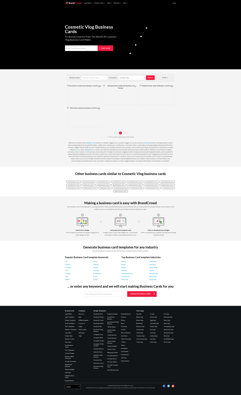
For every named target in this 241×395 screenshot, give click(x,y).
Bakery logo (139, 317)
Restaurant (152, 279)
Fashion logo (153, 326)
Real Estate (153, 276)
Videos (123, 345)
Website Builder (69, 369)
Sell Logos (81, 333)
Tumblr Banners (112, 335)
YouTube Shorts (112, 359)
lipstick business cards (118, 185)
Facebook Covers (98, 320)
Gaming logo (153, 336)
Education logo (154, 323)
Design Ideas (69, 336)
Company (68, 267)
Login (80, 336)
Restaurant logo (168, 333)
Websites (116, 3)
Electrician (124, 279)
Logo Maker (87, 3)
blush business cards (137, 188)
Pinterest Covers (98, 363)
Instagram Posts (98, 334)
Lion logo (166, 314)
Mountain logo (168, 317)
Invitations (124, 336)
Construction (125, 276)
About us (81, 314)
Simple (95, 276)
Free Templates (69, 350)
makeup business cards (103, 185)
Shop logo (167, 336)
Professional (97, 273)
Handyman (152, 261)
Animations (124, 348)
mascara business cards (74, 188)
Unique (95, 279)
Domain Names (69, 380)
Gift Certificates (126, 333)
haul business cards (105, 188)
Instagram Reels (98, 337)
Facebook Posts (98, 314)
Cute (66, 276)
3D (66, 261)
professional (147, 143)
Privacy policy (82, 329)
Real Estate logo (168, 329)
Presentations (125, 361)
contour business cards (151, 185)
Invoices (123, 317)
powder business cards (167, 185)
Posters (123, 329)
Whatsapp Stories (112, 352)
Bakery (123, 261)
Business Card (90, 143)
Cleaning (124, 270)
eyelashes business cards (134, 185)
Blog (80, 317)
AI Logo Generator (70, 361)
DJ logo (152, 314)
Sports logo (167, 342)
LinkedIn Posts (97, 352)
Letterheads (124, 351)
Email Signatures (126, 314)
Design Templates (70, 320)
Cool (66, 270)
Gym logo (153, 339)
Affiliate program (83, 320)
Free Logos (68, 342)
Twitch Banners (112, 338)
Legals (80, 326)
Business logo (140, 326)
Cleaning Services (127, 273)
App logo (139, 314)
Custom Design (69, 353)
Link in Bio (68, 372)
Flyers (122, 323)
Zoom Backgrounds (113, 370)
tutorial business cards (73, 185)
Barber (123, 264)
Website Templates (71, 329)
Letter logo (153, 342)
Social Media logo (169, 339)
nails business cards (168, 188)
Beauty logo (139, 320)
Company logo (140, 336)
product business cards (118, 181)
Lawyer (151, 270)
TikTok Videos (111, 327)
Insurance (152, 264)
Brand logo (139, 323)
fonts (78, 149)
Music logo (167, 320)
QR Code (123, 358)
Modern (95, 267)
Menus (123, 320)
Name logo (167, 323)
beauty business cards (89, 181)
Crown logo (139, 342)
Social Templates (70, 323)
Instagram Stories (98, 341)
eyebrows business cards (152, 188)
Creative (68, 273)
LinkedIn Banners (98, 349)
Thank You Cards (126, 339)
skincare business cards (167, 181)
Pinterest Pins (97, 360)
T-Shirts (123, 342)
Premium (96, 270)
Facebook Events (98, 323)
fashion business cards (73, 181)
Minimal (95, 264)
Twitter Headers (112, 346)
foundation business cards (135, 181)
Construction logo (141, 339)
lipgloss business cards (120, 191)
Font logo (153, 329)
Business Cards (99, 3)
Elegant (67, 279)
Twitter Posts (111, 349)
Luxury (95, 261)
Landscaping (153, 267)
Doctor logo (153, 317)
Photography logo (169, 326)
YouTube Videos (112, 362)
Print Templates (69, 326)
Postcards (124, 326)
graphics (90, 149)
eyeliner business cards (90, 188)
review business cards (151, 181)
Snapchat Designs (112, 314)
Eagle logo (153, 320)
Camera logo (140, 329)
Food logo (153, 333)
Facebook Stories (98, 317)
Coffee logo (139, 333)
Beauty (123, 267)
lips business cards (88, 185)
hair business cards (103, 181)
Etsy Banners (125, 354)
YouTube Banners (112, 355)
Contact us (82, 323)
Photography (153, 273)
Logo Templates (69, 317)
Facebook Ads (97, 326)
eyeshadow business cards (121, 188)
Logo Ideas (68, 333)
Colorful (67, 264)
